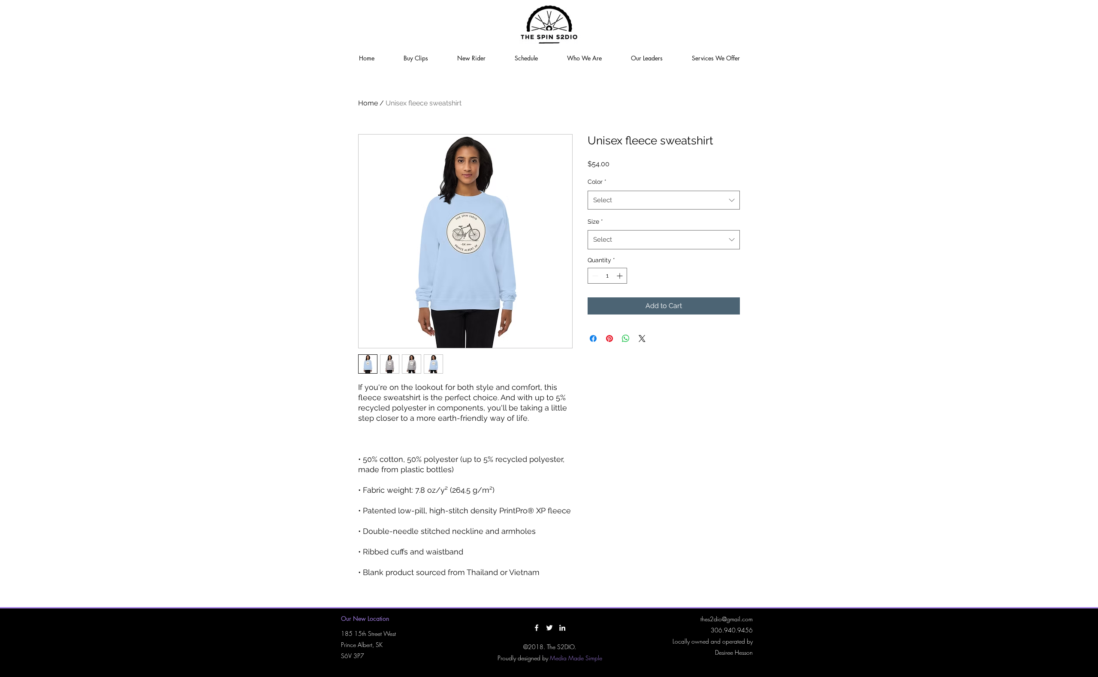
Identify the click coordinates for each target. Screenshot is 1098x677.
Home (368, 103)
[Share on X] (642, 338)
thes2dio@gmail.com (726, 619)
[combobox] (664, 200)
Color (597, 181)
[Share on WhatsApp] (626, 338)
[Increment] (620, 275)
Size (595, 221)
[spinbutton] (607, 275)
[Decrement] (594, 275)
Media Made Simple (576, 658)
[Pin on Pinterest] (609, 338)
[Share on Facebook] (593, 338)
